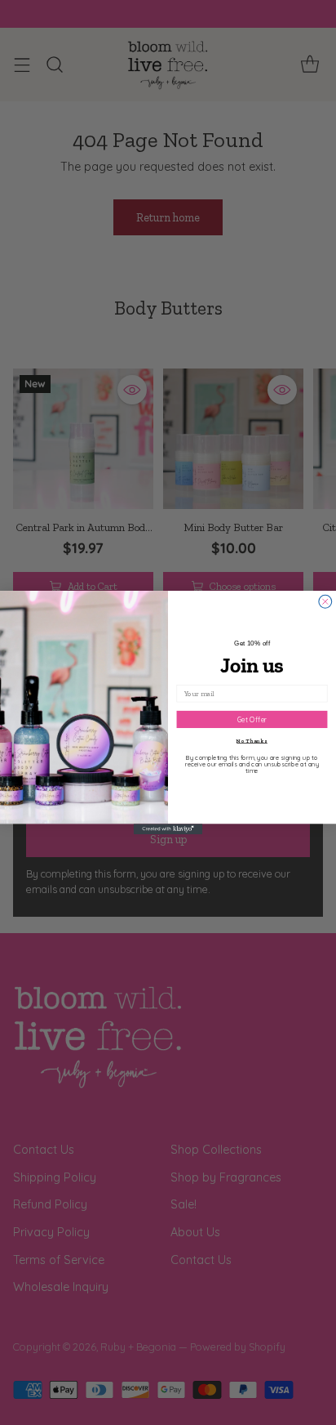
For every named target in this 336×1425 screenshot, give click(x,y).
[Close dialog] (325, 601)
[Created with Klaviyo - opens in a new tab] (168, 829)
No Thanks (252, 741)
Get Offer (252, 719)
